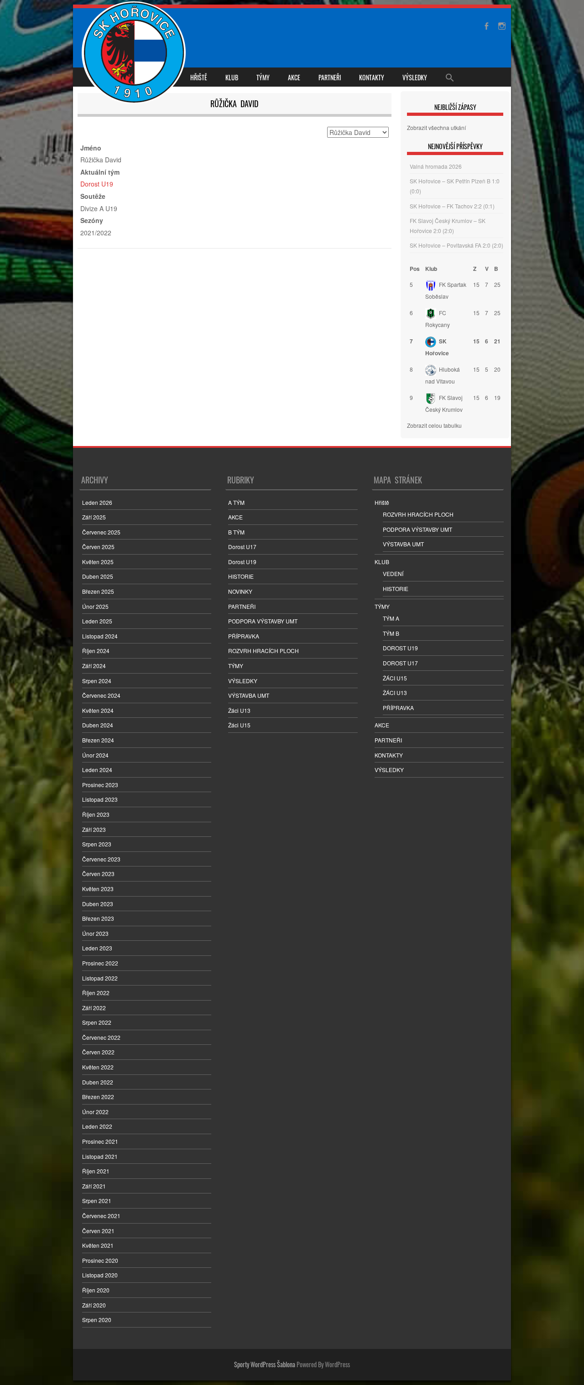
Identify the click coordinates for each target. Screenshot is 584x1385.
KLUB (231, 77)
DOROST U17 (400, 663)
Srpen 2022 (96, 1022)
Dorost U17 (242, 546)
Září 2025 (94, 517)
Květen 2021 (98, 1245)
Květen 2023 (98, 888)
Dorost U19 (96, 183)
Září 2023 (94, 829)
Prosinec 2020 (100, 1260)
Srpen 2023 (96, 844)
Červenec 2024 (101, 695)
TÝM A (391, 618)
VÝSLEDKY (414, 77)
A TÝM (236, 502)
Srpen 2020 (96, 1319)
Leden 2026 (97, 502)
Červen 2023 (98, 873)
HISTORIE (241, 576)
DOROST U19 (400, 648)
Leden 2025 (97, 621)
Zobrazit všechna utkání (436, 127)
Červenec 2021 (101, 1215)
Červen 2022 (98, 1052)
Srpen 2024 (96, 681)
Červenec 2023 (101, 859)
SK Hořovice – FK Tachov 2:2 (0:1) (452, 206)
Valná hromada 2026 (436, 166)
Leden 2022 (97, 1126)
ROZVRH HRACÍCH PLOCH (263, 650)
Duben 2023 (97, 904)
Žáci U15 (239, 725)
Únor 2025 (95, 606)
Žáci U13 (239, 710)
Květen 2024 (98, 710)
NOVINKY (240, 591)
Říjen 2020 (96, 1290)
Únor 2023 (95, 933)
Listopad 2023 (100, 799)
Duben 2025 (97, 576)
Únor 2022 (95, 1111)
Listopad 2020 (100, 1275)
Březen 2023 (98, 918)
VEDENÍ (393, 573)
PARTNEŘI (329, 77)
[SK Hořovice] (135, 53)
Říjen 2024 (96, 650)
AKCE (294, 77)
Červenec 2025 (101, 532)
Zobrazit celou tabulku (434, 425)
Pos (415, 269)
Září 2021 (94, 1186)
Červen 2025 (98, 546)
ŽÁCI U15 (395, 678)
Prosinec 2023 (100, 784)
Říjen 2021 (96, 1171)
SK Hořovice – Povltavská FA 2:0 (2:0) (456, 245)
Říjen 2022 (96, 992)
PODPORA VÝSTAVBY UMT (262, 621)
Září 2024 (94, 665)
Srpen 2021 (96, 1200)
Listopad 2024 (100, 636)
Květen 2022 (98, 1067)
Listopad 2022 (100, 978)
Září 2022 (94, 1008)
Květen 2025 (98, 561)
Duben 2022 (97, 1082)
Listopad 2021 (100, 1156)
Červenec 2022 (101, 1037)
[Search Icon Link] (450, 77)
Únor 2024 (95, 755)
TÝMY (263, 77)
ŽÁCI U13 (395, 692)
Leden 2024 (97, 769)
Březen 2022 (98, 1096)
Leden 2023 (97, 948)
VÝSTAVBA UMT (248, 695)
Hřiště (198, 77)
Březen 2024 (98, 740)
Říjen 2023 (96, 814)
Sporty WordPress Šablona (264, 1364)
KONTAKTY (371, 77)
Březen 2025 (98, 591)
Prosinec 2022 (100, 963)
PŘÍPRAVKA (243, 636)
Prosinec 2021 (100, 1141)
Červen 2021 (98, 1231)
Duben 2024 (97, 725)
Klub (431, 269)
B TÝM (236, 532)
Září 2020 (94, 1305)
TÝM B (391, 633)
